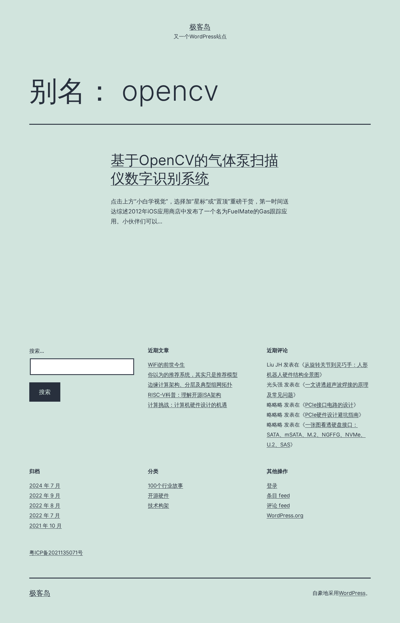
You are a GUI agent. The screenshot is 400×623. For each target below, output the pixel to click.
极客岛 (200, 27)
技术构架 (158, 505)
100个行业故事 (165, 485)
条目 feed (278, 495)
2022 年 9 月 (44, 495)
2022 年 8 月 (44, 505)
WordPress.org (285, 515)
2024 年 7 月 (44, 485)
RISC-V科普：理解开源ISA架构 (184, 395)
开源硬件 (158, 495)
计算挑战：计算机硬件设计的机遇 (187, 405)
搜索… (36, 351)
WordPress (352, 593)
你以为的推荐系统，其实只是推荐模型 (192, 375)
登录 (272, 485)
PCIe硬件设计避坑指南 (332, 415)
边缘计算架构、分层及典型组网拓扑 (190, 384)
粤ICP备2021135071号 (56, 553)
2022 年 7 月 (44, 515)
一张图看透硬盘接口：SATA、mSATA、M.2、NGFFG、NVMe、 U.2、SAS (316, 435)
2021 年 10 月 (45, 526)
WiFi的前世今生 (166, 365)
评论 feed (278, 505)
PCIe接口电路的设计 (329, 405)
